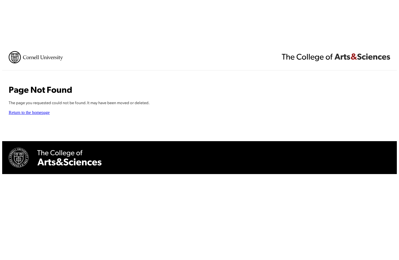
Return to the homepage (29, 112)
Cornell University (36, 57)
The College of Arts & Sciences (336, 57)
